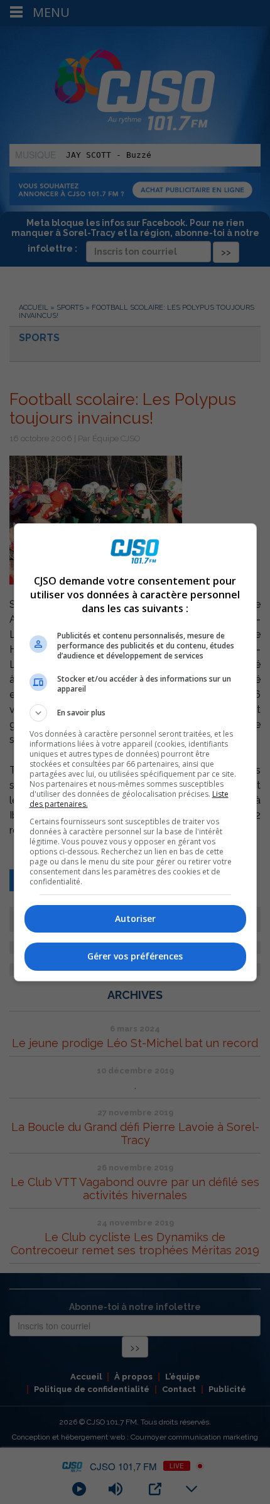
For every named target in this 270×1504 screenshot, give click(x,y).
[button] (135, 713)
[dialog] (135, 752)
